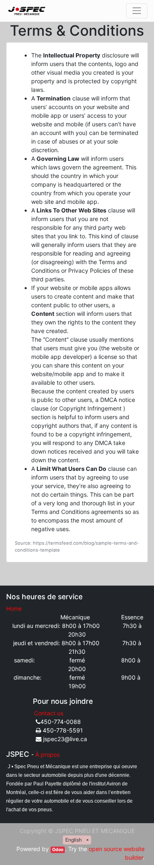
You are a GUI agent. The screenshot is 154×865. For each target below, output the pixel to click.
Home (14, 608)
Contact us (48, 713)
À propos (47, 754)
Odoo (57, 849)
